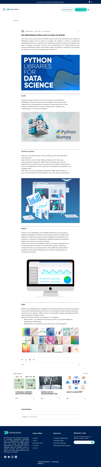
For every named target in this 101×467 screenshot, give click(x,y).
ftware (64, 443)
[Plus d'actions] (79, 31)
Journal (35, 448)
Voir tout (85, 373)
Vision (35, 440)
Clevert (55, 445)
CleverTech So (57, 443)
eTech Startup (62, 445)
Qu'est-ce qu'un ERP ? (75, 392)
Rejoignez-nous (38, 443)
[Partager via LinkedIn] (30, 359)
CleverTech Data (58, 440)
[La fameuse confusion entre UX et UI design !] (24, 382)
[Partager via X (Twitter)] (26, 359)
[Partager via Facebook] (22, 359)
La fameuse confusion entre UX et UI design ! (23, 393)
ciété (36, 438)
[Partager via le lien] (33, 359)
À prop (35, 445)
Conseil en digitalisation (60, 438)
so (33, 438)
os (38, 445)
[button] (4, 9)
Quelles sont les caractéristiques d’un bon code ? (49, 393)
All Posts (15, 20)
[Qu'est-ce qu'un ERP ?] (76, 382)
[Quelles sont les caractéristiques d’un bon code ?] (50, 382)
